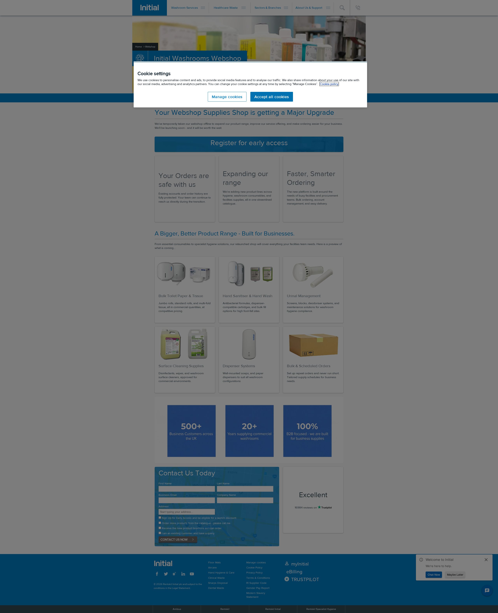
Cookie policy (329, 84)
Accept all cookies (271, 97)
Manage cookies (227, 97)
